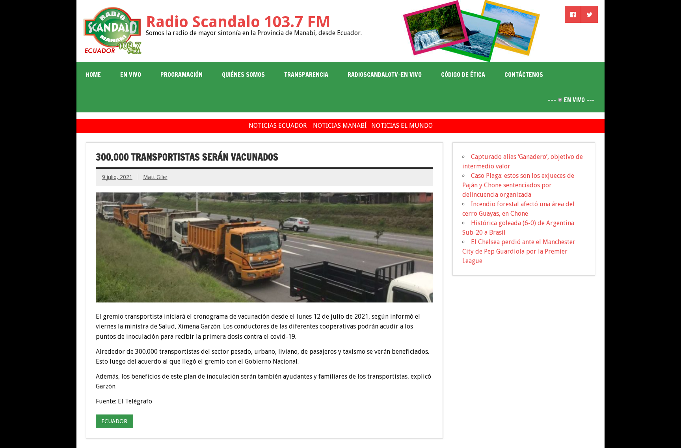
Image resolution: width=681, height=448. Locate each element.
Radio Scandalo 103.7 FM (238, 22)
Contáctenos (523, 74)
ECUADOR (114, 421)
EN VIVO (130, 74)
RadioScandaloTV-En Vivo (385, 74)
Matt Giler (155, 177)
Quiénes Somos (243, 74)
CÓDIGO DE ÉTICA (463, 74)
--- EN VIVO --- (571, 99)
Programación (181, 74)
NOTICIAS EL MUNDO (402, 125)
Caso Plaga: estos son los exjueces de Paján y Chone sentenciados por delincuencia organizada (518, 185)
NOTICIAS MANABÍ (340, 125)
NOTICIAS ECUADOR (278, 125)
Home (93, 74)
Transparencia (306, 74)
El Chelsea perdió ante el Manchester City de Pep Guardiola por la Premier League (518, 251)
